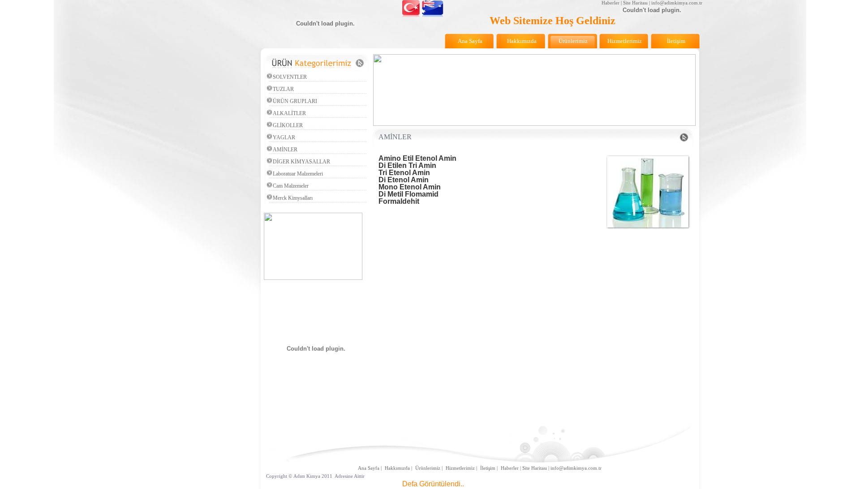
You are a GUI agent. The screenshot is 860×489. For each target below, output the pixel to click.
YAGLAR (284, 137)
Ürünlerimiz (427, 468)
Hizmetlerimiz (460, 468)
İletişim (487, 468)
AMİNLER (285, 149)
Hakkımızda (397, 468)
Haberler (610, 2)
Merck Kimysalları (293, 198)
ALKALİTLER (289, 113)
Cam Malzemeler (291, 186)
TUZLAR (283, 89)
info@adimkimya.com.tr (676, 2)
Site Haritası (635, 2)
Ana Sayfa (368, 468)
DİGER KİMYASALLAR (301, 162)
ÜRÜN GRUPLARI (295, 101)
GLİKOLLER (288, 125)
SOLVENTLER (290, 77)
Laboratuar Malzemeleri (298, 174)
